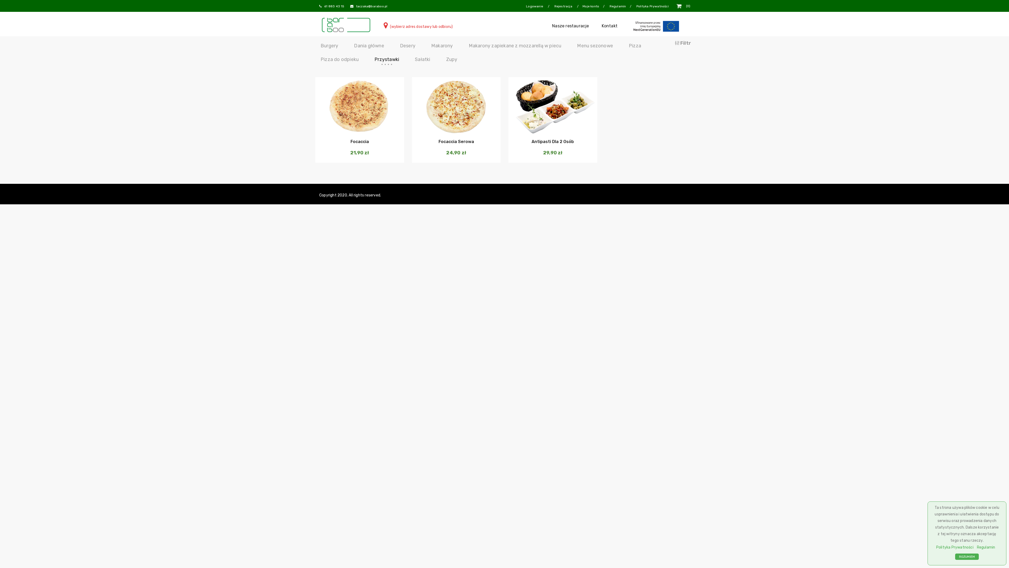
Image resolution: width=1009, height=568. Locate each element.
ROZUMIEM (967, 557)
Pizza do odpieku (340, 59)
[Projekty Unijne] (657, 26)
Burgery (329, 46)
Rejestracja (563, 6)
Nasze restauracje (570, 25)
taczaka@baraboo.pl (372, 6)
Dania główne (369, 46)
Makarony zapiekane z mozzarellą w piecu (515, 46)
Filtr (685, 43)
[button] (359, 125)
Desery (407, 46)
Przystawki (386, 59)
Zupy (451, 59)
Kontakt (609, 25)
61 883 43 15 (334, 6)
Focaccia (360, 141)
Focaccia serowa (456, 141)
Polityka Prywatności (955, 547)
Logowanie (535, 6)
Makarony (442, 46)
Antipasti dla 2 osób (553, 141)
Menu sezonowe (595, 46)
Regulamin (986, 547)
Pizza (635, 46)
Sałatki (422, 59)
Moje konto (591, 6)
